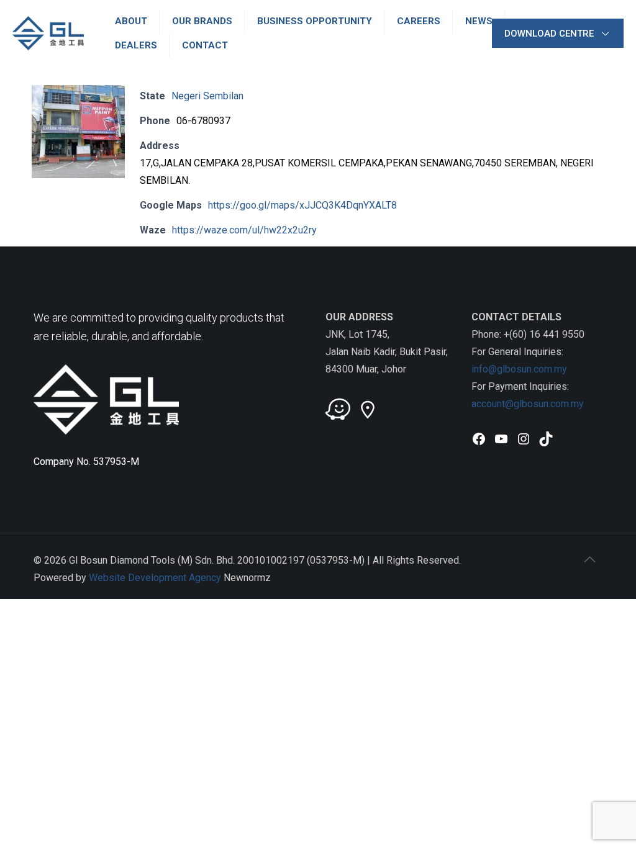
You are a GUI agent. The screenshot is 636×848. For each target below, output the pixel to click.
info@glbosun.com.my (519, 369)
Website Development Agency (155, 578)
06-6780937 (203, 121)
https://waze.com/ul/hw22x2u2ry (244, 230)
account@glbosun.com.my (527, 404)
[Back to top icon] (589, 559)
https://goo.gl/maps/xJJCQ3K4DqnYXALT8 (302, 205)
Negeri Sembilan (207, 96)
